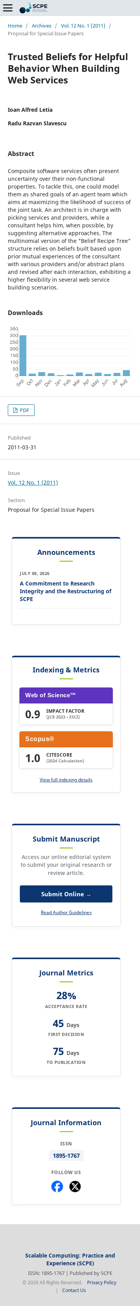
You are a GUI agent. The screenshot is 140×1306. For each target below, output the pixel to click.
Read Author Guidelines (66, 912)
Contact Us (74, 1290)
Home (15, 25)
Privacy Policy (101, 1282)
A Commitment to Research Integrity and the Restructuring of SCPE (65, 591)
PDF (24, 410)
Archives (41, 25)
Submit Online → (66, 894)
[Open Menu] (8, 8)
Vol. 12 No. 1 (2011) (83, 25)
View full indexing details (66, 779)
